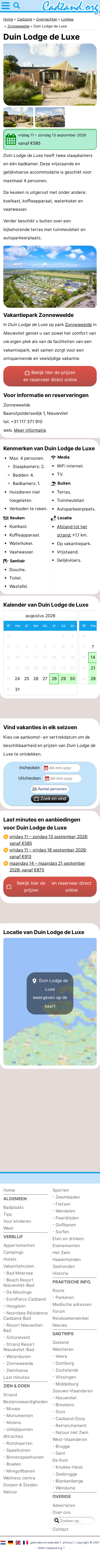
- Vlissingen (64, 1377)
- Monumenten (18, 1415)
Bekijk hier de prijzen (50, 376)
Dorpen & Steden (20, 1484)
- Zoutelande (65, 1370)
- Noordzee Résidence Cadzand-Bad (25, 1315)
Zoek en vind (53, 798)
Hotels (9, 1259)
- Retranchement (69, 1425)
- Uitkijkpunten (18, 1429)
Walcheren (63, 1349)
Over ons (61, 1512)
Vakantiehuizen (18, 1266)
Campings (13, 1252)
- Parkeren (63, 1297)
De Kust (60, 1460)
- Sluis (58, 1411)
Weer (8, 1228)
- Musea (11, 1408)
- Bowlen (12, 1464)
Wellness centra (19, 1478)
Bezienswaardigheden (25, 1401)
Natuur (10, 1491)
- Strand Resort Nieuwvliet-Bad (19, 1347)
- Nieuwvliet (64, 1397)
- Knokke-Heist (67, 1467)
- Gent (58, 1453)
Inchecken (30, 767)
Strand (10, 1394)
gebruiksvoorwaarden (45, 1542)
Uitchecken (30, 778)
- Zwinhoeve (15, 1370)
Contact (60, 1529)
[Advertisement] (50, 708)
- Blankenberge (67, 1481)
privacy (68, 1542)
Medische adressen (72, 1304)
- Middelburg (65, 1384)
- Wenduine (63, 1488)
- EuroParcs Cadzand (24, 1299)
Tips (7, 1214)
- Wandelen (63, 1211)
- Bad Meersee (18, 1273)
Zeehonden (63, 1266)
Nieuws (59, 1325)
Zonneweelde (78, 324)
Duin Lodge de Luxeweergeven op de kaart (50, 993)
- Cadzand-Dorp (68, 1418)
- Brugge (61, 1446)
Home (9, 1190)
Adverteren (63, 1505)
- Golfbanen (64, 1224)
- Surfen (60, 1231)
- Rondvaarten (17, 1443)
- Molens (12, 1422)
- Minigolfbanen (19, 1471)
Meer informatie (30, 430)
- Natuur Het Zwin (70, 1432)
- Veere (59, 1356)
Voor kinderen (17, 1221)
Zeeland (60, 1342)
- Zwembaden (66, 1197)
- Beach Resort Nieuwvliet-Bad (18, 1282)
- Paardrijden (65, 1217)
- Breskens (63, 1404)
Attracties (13, 1436)
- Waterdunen (17, 1356)
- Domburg (63, 1363)
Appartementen (19, 1245)
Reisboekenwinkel (70, 1318)
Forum (58, 1311)
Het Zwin (61, 1252)
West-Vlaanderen (69, 1439)
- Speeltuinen (17, 1450)
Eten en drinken (68, 1238)
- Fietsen (61, 1204)
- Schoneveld (16, 1337)
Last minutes (16, 1377)
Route (58, 1290)
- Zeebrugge (64, 1474)
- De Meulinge (17, 1292)
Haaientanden (66, 1259)
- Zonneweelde (18, 1363)
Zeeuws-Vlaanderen (72, 1390)
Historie (60, 1273)
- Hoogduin (14, 1306)
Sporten (60, 1190)
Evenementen (66, 1245)
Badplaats (13, 1207)
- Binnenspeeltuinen (23, 1457)
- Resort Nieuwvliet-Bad (23, 1327)
